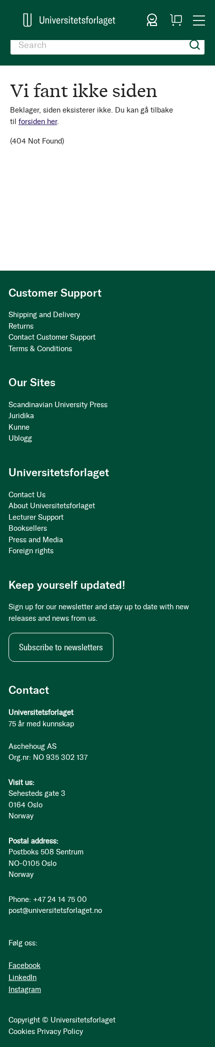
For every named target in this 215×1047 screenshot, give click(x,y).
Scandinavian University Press (58, 404)
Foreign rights (31, 550)
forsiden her (37, 121)
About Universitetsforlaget (51, 505)
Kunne (19, 427)
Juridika (21, 415)
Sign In (152, 20)
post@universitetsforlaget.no (55, 910)
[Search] (195, 45)
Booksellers (27, 528)
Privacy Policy (60, 1031)
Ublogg (20, 438)
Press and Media (35, 539)
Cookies (21, 1031)
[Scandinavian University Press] (69, 20)
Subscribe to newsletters (61, 647)
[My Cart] (176, 20)
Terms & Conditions (40, 348)
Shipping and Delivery (44, 314)
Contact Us (27, 494)
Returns (21, 326)
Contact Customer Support (52, 337)
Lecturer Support (36, 517)
